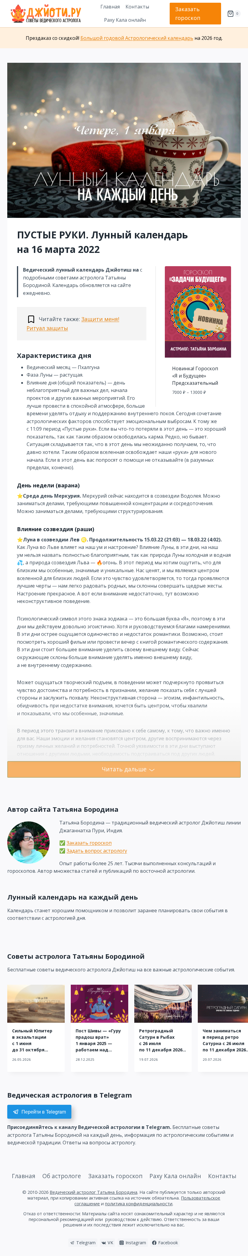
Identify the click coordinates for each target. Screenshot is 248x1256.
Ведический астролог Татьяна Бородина (93, 1192)
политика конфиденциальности (138, 1204)
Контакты (137, 6)
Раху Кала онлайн (125, 20)
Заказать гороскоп (188, 13)
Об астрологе (61, 1176)
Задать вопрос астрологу (97, 850)
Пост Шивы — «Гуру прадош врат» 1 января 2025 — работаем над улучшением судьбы (99, 1043)
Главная (110, 6)
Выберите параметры (198, 406)
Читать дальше (124, 769)
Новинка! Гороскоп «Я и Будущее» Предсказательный (195, 375)
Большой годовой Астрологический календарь (136, 38)
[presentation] (36, 1004)
